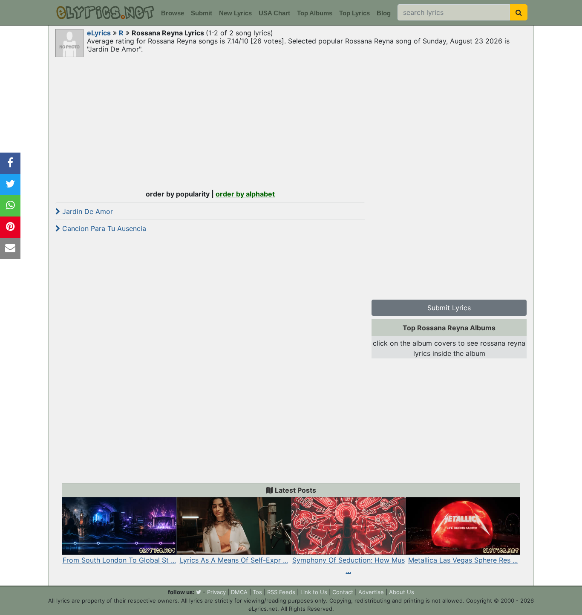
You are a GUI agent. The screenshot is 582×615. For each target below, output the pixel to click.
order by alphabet (245, 194)
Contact (342, 592)
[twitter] (198, 592)
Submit (201, 13)
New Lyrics (235, 13)
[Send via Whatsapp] (10, 206)
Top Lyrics (354, 13)
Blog (384, 13)
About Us (401, 592)
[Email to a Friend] (10, 248)
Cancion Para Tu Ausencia (103, 228)
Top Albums (314, 13)
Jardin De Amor (86, 211)
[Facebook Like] (10, 163)
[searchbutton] (518, 12)
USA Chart (274, 13)
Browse (172, 13)
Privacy (216, 592)
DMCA (239, 592)
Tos (257, 592)
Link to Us (313, 592)
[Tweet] (10, 184)
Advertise (371, 592)
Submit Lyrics (449, 307)
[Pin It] (10, 227)
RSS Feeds (281, 592)
